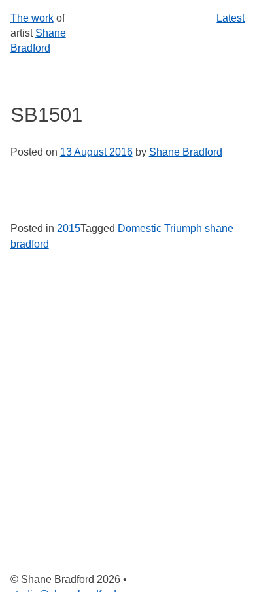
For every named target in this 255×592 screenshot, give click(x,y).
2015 (68, 228)
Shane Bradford (185, 151)
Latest (230, 18)
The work (32, 18)
